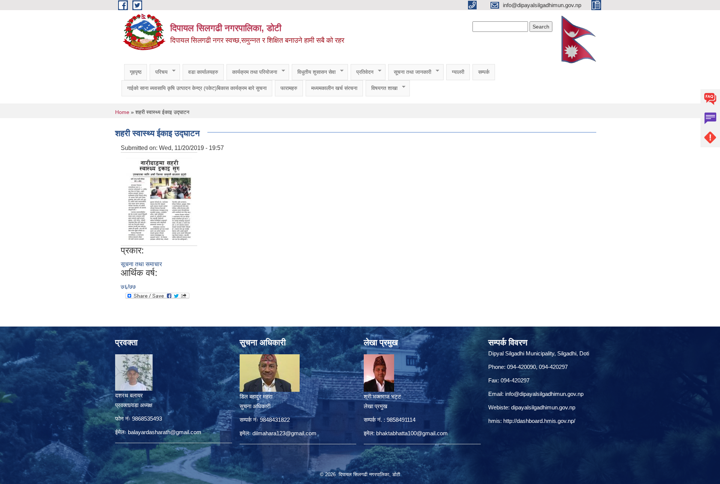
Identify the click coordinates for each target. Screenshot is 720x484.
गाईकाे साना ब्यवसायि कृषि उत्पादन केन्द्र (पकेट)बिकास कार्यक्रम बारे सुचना (197, 88)
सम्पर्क (483, 72)
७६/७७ (128, 286)
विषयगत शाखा (382, 88)
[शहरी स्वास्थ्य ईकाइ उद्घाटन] (159, 198)
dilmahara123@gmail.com (284, 433)
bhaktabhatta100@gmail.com (412, 433)
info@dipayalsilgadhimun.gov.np (544, 394)
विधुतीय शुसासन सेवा (314, 72)
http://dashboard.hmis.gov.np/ (539, 421)
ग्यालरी (458, 72)
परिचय (159, 72)
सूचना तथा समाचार (141, 264)
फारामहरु (288, 88)
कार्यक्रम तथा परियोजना (251, 72)
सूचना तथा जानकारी (409, 72)
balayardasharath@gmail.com (164, 432)
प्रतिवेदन (362, 72)
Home (122, 112)
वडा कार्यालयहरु (203, 72)
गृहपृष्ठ (135, 72)
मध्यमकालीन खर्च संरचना (334, 88)
